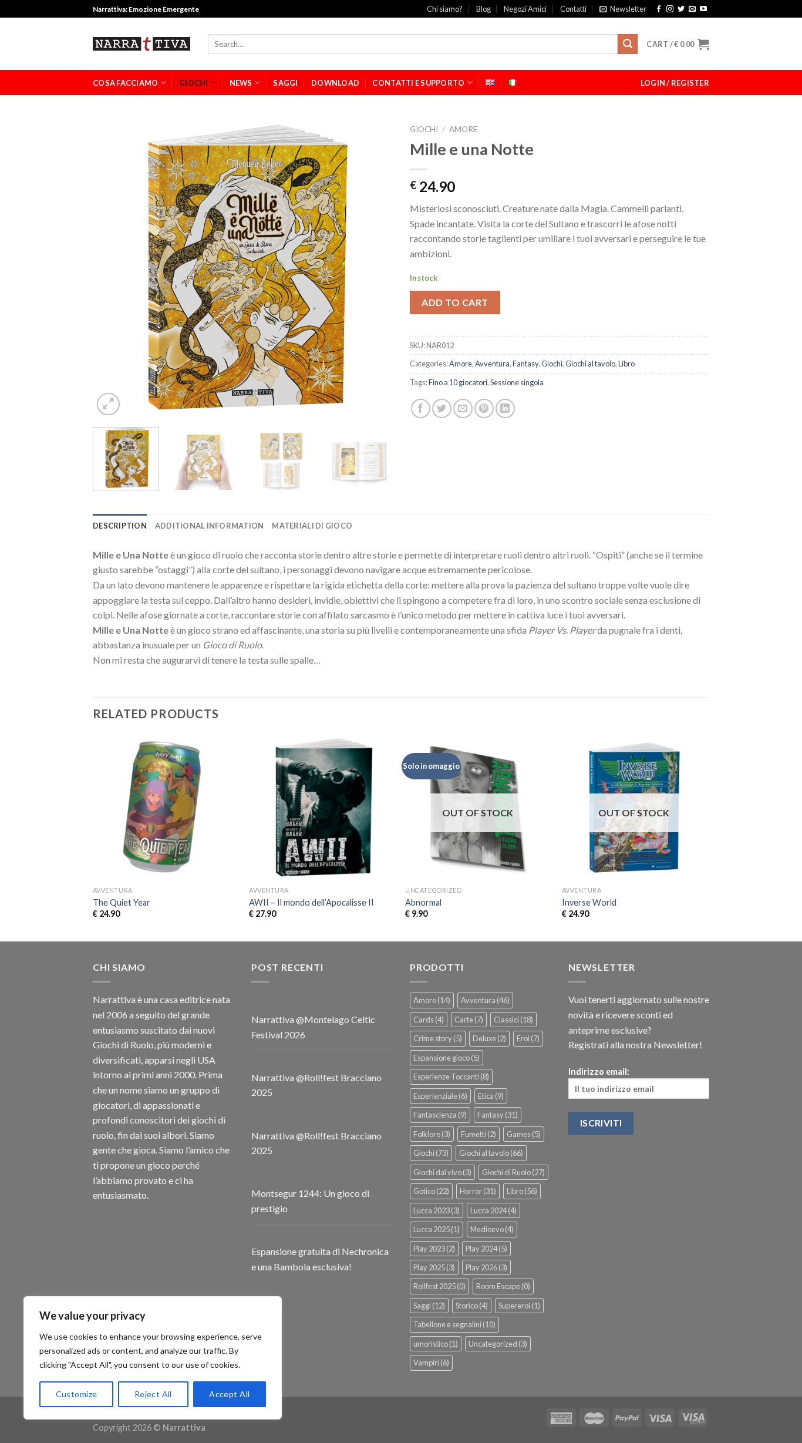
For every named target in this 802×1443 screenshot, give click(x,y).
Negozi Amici (525, 9)
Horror (478, 1191)
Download (335, 83)
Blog (483, 9)
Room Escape (503, 1286)
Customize (76, 1394)
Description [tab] (120, 525)
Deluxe (489, 1038)
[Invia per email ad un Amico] (463, 408)
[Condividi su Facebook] (420, 408)
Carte (468, 1019)
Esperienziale (440, 1096)
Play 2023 (434, 1248)
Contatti (573, 9)
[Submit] (628, 44)
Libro (626, 363)
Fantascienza (440, 1114)
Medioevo (492, 1229)
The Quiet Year (121, 902)
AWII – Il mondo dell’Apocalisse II (311, 902)
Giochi (193, 83)
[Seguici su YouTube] (703, 9)
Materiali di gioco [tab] (312, 525)
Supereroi (519, 1305)
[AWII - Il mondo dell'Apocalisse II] (321, 807)
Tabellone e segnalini (454, 1324)
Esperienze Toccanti (451, 1076)
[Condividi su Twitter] (441, 408)
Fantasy (525, 363)
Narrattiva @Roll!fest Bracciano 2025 (316, 1085)
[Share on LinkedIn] (505, 408)
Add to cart (455, 302)
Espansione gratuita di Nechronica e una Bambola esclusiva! (320, 1259)
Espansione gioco (446, 1057)
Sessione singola (517, 382)
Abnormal (423, 902)
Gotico (431, 1191)
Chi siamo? (445, 9)
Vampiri (431, 1362)
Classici (513, 1019)
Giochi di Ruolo (513, 1172)
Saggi (285, 83)
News (241, 83)
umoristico (435, 1343)
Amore (463, 129)
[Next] (371, 268)
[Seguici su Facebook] (658, 9)
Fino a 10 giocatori (458, 382)
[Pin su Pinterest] (484, 408)
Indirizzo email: (598, 1072)
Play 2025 (434, 1267)
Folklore (431, 1134)
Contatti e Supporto (418, 83)
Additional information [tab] (209, 525)
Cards (428, 1019)
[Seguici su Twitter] (681, 9)
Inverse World (589, 902)
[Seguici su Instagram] (669, 9)
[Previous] (113, 268)
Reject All (153, 1394)
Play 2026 (486, 1267)
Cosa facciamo (125, 83)
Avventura (492, 363)
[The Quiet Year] (165, 807)
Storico (472, 1305)
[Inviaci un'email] (692, 9)
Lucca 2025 (436, 1229)
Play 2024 (486, 1248)
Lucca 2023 (436, 1210)
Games (524, 1134)
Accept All (229, 1394)
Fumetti (478, 1134)
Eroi (528, 1038)
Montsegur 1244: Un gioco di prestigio (310, 1201)
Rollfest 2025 (439, 1286)
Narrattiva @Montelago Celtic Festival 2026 (313, 1027)
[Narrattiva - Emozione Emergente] (141, 44)
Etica (491, 1096)
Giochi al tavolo (590, 363)
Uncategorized (498, 1343)
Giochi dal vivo (442, 1172)
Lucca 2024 (493, 1210)
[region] (152, 1358)
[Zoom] (108, 404)
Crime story (437, 1038)
